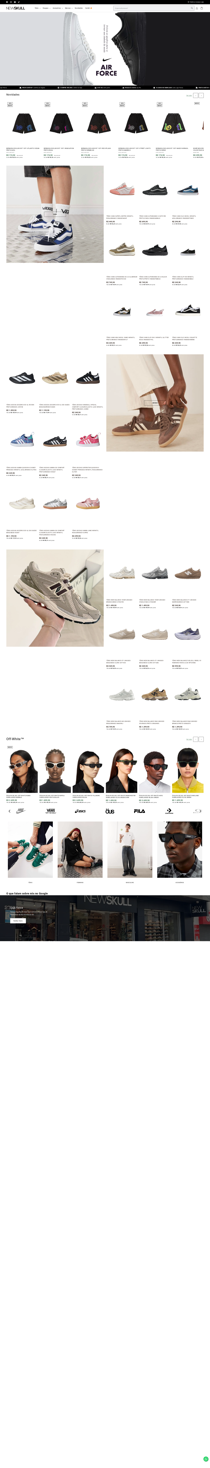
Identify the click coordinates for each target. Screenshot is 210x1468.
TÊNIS (30, 882)
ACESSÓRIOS (180, 882)
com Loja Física (95, 87)
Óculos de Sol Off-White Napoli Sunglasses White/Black (52, 796)
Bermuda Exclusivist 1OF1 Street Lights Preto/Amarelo (134, 149)
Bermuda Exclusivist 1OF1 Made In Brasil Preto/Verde (172, 149)
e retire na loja (174, 87)
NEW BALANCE (55, 598)
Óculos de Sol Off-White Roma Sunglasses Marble (18, 796)
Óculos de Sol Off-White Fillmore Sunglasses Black (86, 796)
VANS (55, 214)
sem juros (30, 87)
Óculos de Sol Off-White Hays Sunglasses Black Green (151, 796)
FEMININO (80, 882)
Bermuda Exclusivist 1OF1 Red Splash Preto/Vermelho (96, 149)
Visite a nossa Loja (197, 2)
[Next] (200, 811)
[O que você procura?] (192, 8)
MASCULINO (130, 882)
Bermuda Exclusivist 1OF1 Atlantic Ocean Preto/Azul (22, 149)
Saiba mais (18, 921)
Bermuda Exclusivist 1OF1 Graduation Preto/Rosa (59, 149)
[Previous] (9, 811)
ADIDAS (155, 403)
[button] (37, 8)
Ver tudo (189, 95)
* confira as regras (136, 87)
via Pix (59, 87)
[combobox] (153, 8)
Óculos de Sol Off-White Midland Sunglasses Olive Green (185, 796)
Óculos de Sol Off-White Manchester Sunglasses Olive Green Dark (121, 796)
